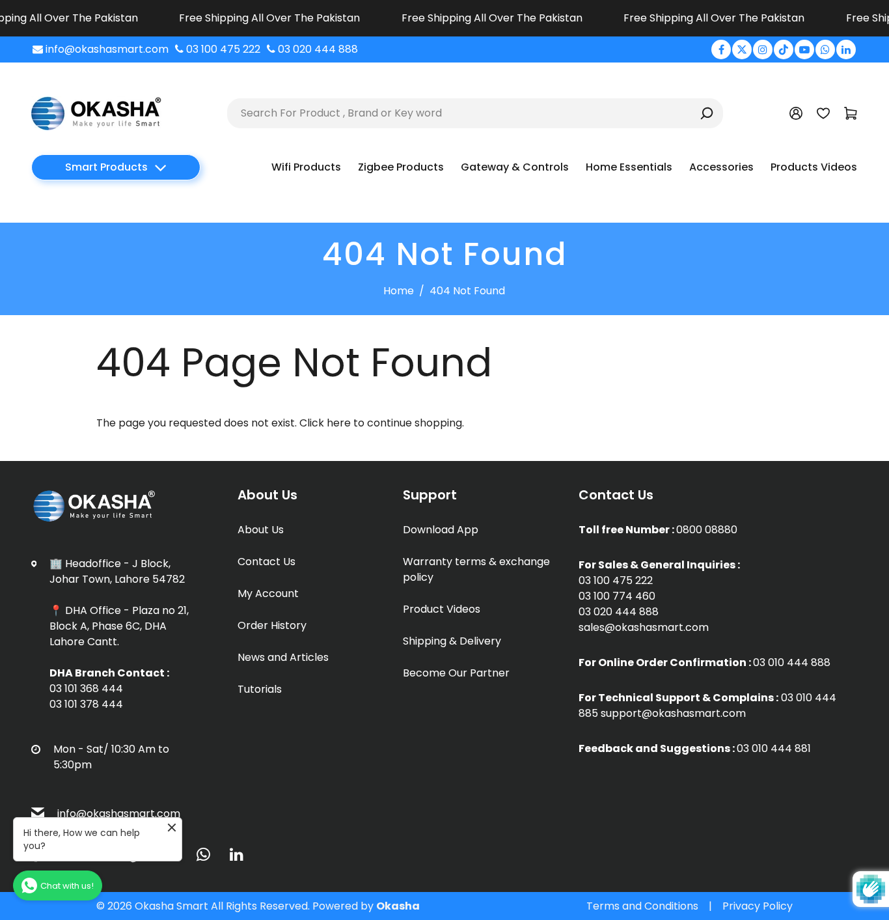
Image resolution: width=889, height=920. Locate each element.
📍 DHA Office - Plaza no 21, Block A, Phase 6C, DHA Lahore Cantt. (119, 626)
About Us (261, 529)
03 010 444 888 (791, 662)
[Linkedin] (846, 49)
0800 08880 (706, 529)
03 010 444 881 (774, 748)
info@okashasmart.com (118, 813)
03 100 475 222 (616, 580)
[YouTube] (804, 49)
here (339, 422)
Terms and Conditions (642, 906)
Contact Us (266, 561)
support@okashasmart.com (673, 713)
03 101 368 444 (86, 688)
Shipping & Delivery (452, 641)
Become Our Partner (456, 672)
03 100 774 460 (617, 596)
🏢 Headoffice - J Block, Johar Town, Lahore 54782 (117, 571)
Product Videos (441, 609)
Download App (440, 529)
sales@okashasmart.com (644, 627)
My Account (268, 593)
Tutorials (260, 689)
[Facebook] (721, 49)
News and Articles (283, 657)
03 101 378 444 (86, 704)
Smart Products (106, 167)
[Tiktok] (783, 49)
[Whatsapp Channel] (825, 49)
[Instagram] (763, 49)
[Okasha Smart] (96, 112)
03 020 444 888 (619, 611)
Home (398, 290)
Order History (272, 625)
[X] (742, 49)
